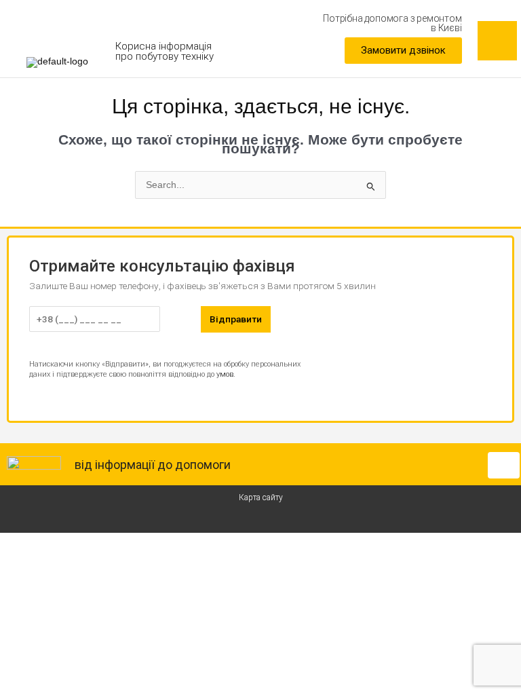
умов (224, 374)
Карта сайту (261, 497)
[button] (403, 50)
